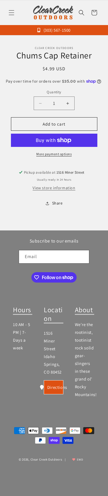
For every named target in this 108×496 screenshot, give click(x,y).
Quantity (54, 92)
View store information (54, 187)
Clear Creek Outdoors (46, 459)
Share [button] (57, 203)
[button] (11, 12)
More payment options (54, 154)
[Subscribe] (82, 257)
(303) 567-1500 (56, 30)
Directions (55, 387)
